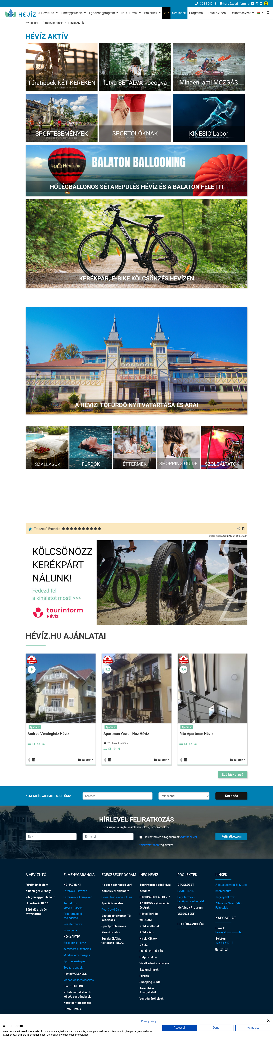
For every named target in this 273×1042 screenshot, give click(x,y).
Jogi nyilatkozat (225, 897)
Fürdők (144, 975)
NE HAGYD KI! (72, 884)
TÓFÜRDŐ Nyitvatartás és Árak (154, 905)
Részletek (85, 759)
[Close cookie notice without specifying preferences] (268, 1021)
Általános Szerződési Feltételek (228, 905)
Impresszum (223, 891)
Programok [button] (196, 13)
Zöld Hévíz (146, 932)
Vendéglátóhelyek (151, 998)
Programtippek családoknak (73, 916)
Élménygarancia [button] (72, 13)
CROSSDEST (185, 884)
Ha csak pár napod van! (117, 884)
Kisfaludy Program (190, 907)
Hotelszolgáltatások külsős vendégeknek (77, 994)
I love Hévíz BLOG (37, 903)
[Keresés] (267, 13)
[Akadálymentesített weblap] (266, 3)
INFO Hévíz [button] (129, 13)
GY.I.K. (143, 944)
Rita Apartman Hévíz (196, 734)
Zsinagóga (70, 930)
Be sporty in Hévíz (75, 942)
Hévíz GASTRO (73, 986)
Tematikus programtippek (73, 905)
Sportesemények (74, 961)
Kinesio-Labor (111, 932)
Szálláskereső (232, 775)
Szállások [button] (179, 13)
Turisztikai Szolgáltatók (148, 990)
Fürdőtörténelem (37, 884)
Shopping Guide (149, 982)
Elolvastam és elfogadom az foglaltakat (168, 841)
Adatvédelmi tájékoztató (231, 884)
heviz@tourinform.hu (228, 932)
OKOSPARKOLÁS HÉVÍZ (154, 897)
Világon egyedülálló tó (40, 897)
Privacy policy (148, 1021)
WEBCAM (145, 920)
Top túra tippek (73, 967)
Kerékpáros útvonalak (77, 949)
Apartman (35, 727)
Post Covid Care (112, 909)
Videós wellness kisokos (79, 980)
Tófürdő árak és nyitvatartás (36, 911)
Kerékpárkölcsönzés (77, 1002)
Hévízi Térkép (148, 913)
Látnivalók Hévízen (75, 891)
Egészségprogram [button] (102, 13)
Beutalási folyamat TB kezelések (116, 918)
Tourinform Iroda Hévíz (155, 884)
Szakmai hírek (148, 969)
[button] (260, 13)
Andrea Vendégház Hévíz (48, 734)
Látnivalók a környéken (78, 897)
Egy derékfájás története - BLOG (113, 940)
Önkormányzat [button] (241, 13)
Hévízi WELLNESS (75, 973)
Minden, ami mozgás (77, 955)
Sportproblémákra (114, 926)
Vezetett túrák (73, 924)
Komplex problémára (115, 891)
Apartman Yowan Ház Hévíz (126, 734)
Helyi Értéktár (148, 957)
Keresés (231, 796)
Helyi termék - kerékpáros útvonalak (191, 899)
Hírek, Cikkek (148, 938)
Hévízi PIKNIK (185, 891)
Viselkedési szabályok (154, 963)
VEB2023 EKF (186, 913)
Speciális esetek (112, 903)
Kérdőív (144, 891)
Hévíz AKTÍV (72, 936)
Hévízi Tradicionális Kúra (117, 897)
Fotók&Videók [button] (217, 13)
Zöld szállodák (149, 926)
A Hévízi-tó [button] (46, 13)
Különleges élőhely (38, 891)
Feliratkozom (231, 836)
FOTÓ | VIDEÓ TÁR (151, 951)
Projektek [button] (151, 13)
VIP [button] (166, 13)
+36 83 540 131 (225, 942)
